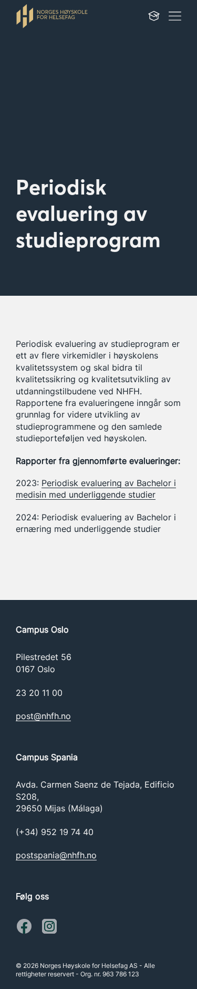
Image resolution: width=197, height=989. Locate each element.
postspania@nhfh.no (56, 855)
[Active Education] (63, 16)
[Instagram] (24, 926)
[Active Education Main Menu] (154, 15)
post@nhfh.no (43, 716)
